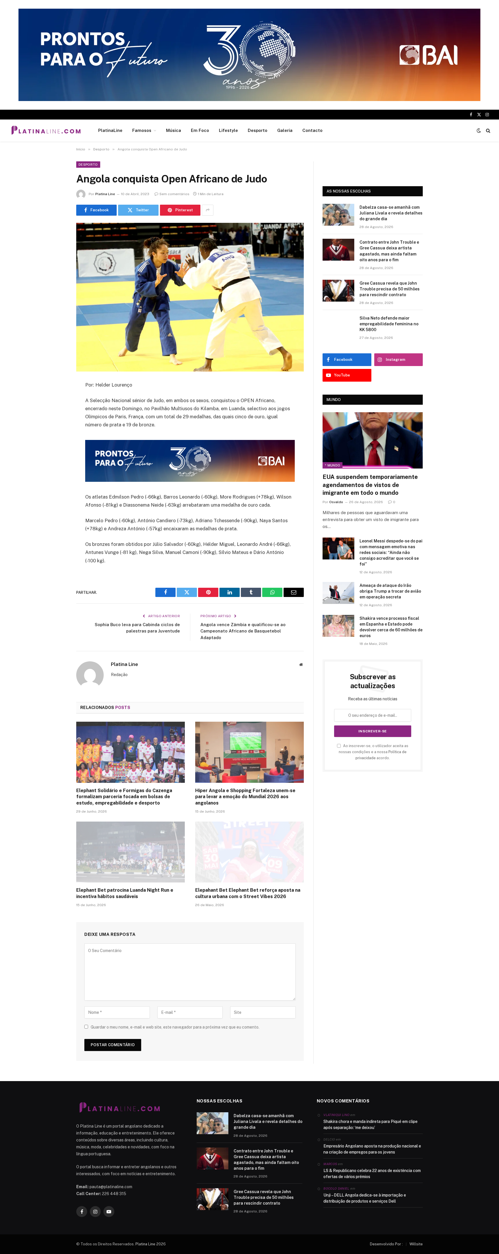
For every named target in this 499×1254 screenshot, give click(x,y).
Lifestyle (228, 130)
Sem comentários (174, 194)
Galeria (285, 130)
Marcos (330, 1164)
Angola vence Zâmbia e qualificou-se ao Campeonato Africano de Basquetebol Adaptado (243, 631)
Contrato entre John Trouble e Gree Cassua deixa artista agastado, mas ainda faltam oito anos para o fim (389, 251)
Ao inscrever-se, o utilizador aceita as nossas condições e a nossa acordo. (373, 752)
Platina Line (105, 194)
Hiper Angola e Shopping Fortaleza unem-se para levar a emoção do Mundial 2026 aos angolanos (245, 797)
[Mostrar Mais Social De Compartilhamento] (207, 210)
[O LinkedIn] (56, 429)
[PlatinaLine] (46, 130)
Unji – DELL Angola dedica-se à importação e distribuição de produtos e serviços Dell (364, 1198)
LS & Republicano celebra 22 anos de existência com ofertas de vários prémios (372, 1173)
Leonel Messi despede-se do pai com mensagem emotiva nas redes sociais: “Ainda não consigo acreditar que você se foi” (391, 552)
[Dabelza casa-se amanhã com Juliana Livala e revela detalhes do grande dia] (338, 215)
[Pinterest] (56, 444)
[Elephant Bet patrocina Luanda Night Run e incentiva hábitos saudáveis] (130, 852)
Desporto (257, 130)
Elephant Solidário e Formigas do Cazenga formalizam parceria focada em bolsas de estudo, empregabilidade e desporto (124, 797)
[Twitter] (56, 414)
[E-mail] (56, 458)
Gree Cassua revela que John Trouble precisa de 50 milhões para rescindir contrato (390, 289)
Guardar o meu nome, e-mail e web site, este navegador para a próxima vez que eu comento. (175, 1027)
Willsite (416, 1244)
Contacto (312, 130)
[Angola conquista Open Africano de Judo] (190, 297)
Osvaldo (336, 502)
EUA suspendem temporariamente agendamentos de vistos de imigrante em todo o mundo (370, 484)
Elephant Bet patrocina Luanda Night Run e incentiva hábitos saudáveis (124, 893)
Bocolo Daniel (336, 1188)
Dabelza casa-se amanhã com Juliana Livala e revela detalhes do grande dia (391, 213)
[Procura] (487, 130)
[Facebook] (56, 400)
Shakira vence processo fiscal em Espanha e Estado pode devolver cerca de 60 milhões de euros (391, 627)
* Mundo (332, 465)
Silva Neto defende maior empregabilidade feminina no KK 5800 (389, 324)
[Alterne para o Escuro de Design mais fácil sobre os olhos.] (478, 130)
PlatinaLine (110, 130)
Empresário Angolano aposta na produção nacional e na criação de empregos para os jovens (372, 1149)
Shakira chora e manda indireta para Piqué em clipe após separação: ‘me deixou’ (370, 1124)
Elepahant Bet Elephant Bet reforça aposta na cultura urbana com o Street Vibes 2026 (247, 893)
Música (173, 130)
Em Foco (200, 130)
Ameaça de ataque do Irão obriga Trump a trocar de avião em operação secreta (390, 591)
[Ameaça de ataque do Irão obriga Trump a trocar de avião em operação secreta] (338, 593)
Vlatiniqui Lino (336, 1115)
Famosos (141, 130)
